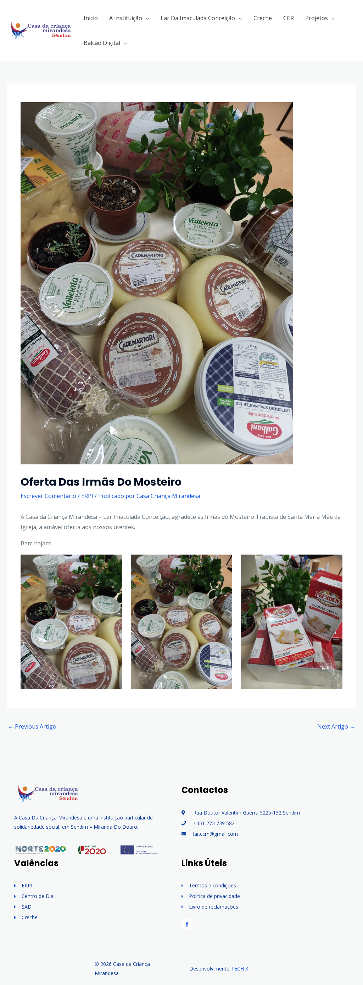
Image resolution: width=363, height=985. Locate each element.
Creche (262, 18)
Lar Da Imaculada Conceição (198, 18)
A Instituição (125, 18)
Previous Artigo (32, 726)
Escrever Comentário (48, 496)
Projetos (316, 18)
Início (91, 18)
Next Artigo (336, 726)
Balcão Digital (102, 43)
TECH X (239, 968)
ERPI (87, 496)
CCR (288, 18)
